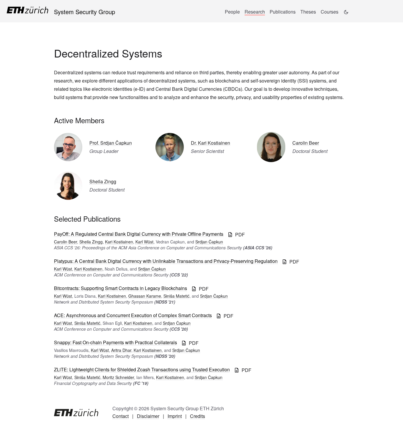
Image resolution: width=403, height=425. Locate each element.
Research (255, 11)
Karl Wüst (144, 242)
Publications (283, 11)
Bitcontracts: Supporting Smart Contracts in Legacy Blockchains (120, 288)
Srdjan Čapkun (209, 242)
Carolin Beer (305, 142)
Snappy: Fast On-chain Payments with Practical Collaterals (115, 342)
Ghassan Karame (144, 296)
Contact (120, 416)
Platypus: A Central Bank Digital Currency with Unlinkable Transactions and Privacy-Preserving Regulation (166, 261)
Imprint (175, 416)
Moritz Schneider (118, 377)
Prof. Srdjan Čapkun (110, 142)
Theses (308, 11)
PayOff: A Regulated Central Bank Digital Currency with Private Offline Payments (138, 233)
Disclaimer (148, 416)
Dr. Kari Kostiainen (210, 142)
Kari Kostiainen (119, 242)
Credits (197, 416)
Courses (329, 11)
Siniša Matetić (176, 296)
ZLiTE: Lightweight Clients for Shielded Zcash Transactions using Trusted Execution (142, 369)
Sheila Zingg (102, 181)
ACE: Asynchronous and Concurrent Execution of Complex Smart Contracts (133, 315)
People (232, 11)
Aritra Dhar (121, 350)
